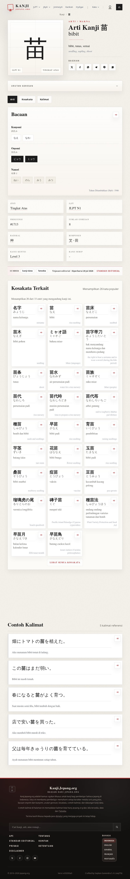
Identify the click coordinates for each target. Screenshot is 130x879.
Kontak (44, 840)
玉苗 (90, 448)
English (108, 845)
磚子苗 (56, 500)
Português (109, 859)
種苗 (17, 424)
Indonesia (109, 841)
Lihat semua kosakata (65, 562)
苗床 (90, 308)
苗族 (90, 372)
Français (108, 854)
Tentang (44, 836)
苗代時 (56, 396)
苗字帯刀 (94, 332)
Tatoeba (42, 270)
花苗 (54, 448)
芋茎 (17, 448)
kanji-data (27, 270)
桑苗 (17, 472)
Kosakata (27, 99)
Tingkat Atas (18, 208)
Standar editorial (108, 271)
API (11, 836)
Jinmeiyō (58, 7)
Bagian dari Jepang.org (63, 792)
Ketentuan (46, 845)
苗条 (17, 372)
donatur (59, 816)
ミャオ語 (58, 332)
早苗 (54, 424)
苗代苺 (92, 396)
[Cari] (117, 827)
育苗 (90, 424)
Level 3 (15, 256)
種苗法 (92, 500)
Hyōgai (79, 7)
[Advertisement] (65, 593)
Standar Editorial (22, 840)
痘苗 (54, 472)
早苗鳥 (56, 534)
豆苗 (90, 472)
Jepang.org (24, 873)
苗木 (17, 332)
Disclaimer (16, 850)
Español (108, 850)
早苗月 (19, 534)
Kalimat (44, 99)
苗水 (54, 372)
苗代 (17, 396)
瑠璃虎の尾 (23, 500)
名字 (17, 308)
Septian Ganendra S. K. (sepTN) (108, 873)
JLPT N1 (75, 208)
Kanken (69, 7)
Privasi (14, 845)
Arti (12, 99)
